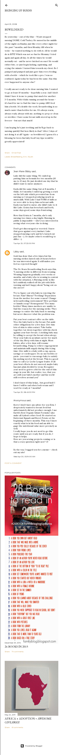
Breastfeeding (16, 157)
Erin (25, 157)
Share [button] (7, 153)
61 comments (17, 727)
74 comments (17, 651)
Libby (16, 251)
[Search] (56, 4)
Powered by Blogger (33, 746)
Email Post (16, 153)
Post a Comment (13, 463)
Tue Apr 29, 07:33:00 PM (24, 243)
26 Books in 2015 (16, 646)
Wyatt (30, 157)
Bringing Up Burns (18, 10)
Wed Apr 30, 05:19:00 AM (24, 456)
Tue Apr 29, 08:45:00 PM (24, 392)
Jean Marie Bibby (22, 171)
